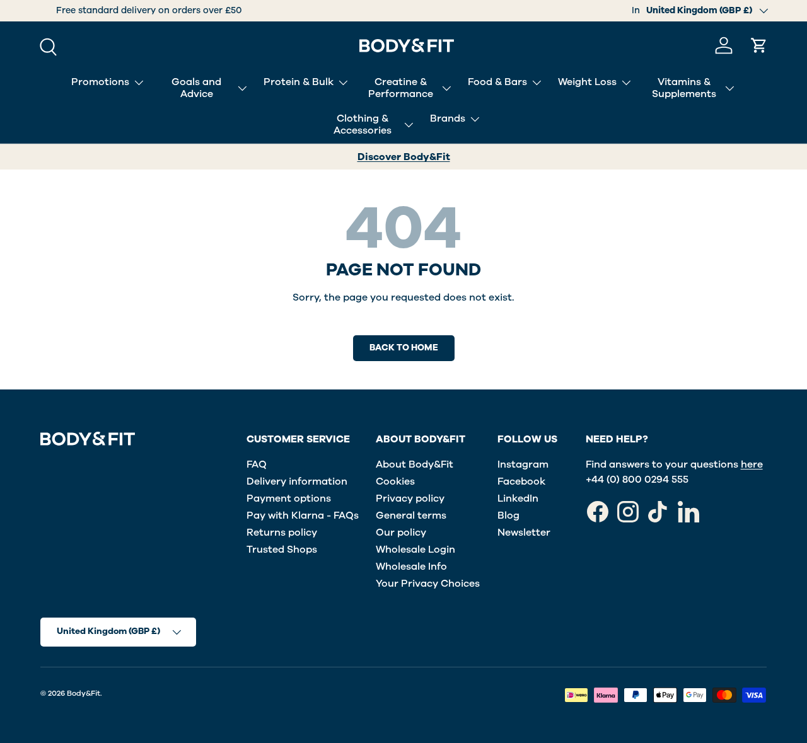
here (752, 464)
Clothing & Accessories (363, 124)
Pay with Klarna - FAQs (303, 515)
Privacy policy (410, 498)
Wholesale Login (415, 549)
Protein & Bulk (299, 82)
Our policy (401, 532)
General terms (411, 515)
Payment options (289, 498)
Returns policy (282, 532)
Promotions (100, 82)
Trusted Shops (282, 549)
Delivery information (297, 481)
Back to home (403, 348)
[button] (759, 45)
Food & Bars (497, 82)
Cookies (395, 481)
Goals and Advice (196, 88)
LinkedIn (517, 498)
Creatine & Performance (400, 88)
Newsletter (523, 532)
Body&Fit (83, 693)
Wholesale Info (411, 566)
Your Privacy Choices (428, 583)
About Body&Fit (414, 464)
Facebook (521, 481)
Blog (508, 515)
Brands (447, 118)
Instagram (523, 464)
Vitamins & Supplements (684, 88)
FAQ (257, 464)
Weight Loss (587, 82)
